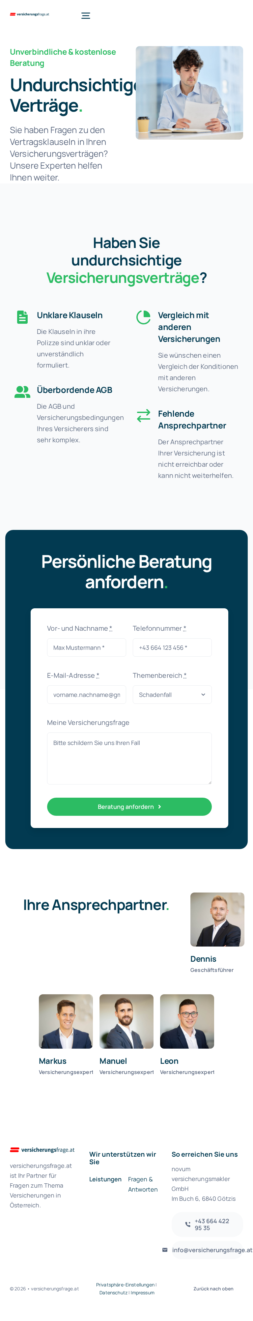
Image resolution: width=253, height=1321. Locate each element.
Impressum (142, 1292)
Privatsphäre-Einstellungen (125, 1284)
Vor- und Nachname (79, 628)
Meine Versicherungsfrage (88, 722)
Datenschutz (113, 1292)
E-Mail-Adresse (73, 675)
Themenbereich (159, 675)
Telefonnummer (159, 628)
